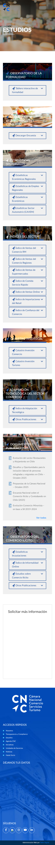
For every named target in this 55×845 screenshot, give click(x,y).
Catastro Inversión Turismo (23, 363)
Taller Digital (44, 842)
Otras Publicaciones (25, 419)
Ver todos (41, 518)
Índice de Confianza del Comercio (25, 312)
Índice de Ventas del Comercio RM (24, 250)
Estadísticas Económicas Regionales (24, 177)
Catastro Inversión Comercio (23, 352)
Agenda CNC (11, 741)
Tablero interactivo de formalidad (25, 90)
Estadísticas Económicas (20, 199)
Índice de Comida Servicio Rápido (22, 283)
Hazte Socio (10, 755)
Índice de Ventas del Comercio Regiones (24, 261)
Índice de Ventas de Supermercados (23, 272)
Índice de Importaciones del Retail (26, 301)
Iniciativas (9, 745)
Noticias (9, 752)
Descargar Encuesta (25, 135)
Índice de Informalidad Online (25, 565)
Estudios (9, 738)
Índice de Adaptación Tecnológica (24, 410)
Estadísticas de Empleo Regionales (25, 188)
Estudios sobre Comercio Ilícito (21, 576)
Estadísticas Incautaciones (20, 554)
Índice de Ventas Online (27, 292)
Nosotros (9, 731)
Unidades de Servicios (14, 748)
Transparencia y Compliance (17, 734)
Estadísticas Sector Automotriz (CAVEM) (23, 210)
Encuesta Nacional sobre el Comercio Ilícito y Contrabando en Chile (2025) (29, 496)
